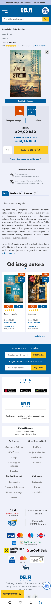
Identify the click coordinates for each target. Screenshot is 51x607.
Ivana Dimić (7, 33)
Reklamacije (14, 481)
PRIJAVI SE (39, 367)
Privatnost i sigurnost (14, 487)
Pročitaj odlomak (25, 101)
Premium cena (22, 137)
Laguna (5, 38)
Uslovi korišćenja (14, 492)
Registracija (37, 481)
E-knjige (21, 29)
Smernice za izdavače (14, 464)
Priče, (15, 29)
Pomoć (14, 497)
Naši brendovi (37, 457)
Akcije (14, 457)
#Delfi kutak (14, 452)
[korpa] (18, 306)
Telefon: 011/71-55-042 (25, 431)
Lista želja (36, 492)
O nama (37, 462)
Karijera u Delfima (37, 452)
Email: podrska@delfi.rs (25, 434)
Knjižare (37, 447)
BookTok (14, 471)
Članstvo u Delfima (14, 447)
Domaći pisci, (7, 29)
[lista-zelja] (8, 306)
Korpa (37, 487)
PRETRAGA (38, 355)
